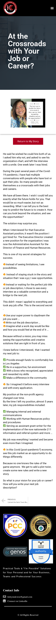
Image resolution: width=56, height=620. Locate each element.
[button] (52, 7)
